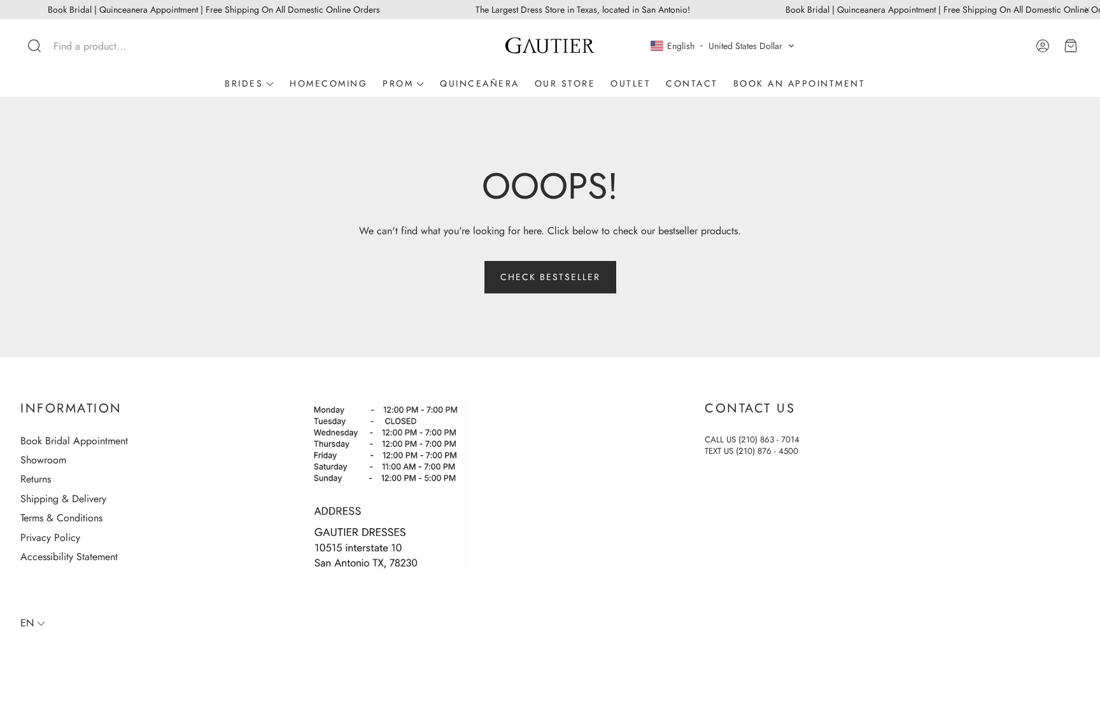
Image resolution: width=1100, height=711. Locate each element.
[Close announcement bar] (1087, 9)
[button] (104, 46)
